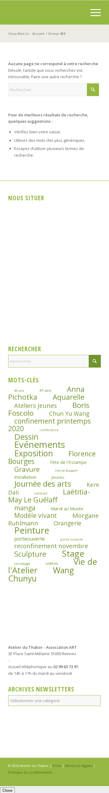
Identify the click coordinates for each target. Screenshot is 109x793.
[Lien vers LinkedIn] (96, 778)
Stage (73, 553)
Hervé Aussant (66, 470)
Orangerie (67, 523)
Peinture (31, 530)
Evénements (39, 444)
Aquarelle (68, 397)
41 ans (45, 390)
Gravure (27, 469)
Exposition (33, 453)
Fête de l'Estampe (68, 462)
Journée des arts (42, 483)
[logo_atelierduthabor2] (45, 12)
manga (24, 507)
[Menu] (92, 12)
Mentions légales (78, 765)
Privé (57, 765)
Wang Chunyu (41, 574)
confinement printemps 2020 (49, 424)
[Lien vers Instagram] (87, 778)
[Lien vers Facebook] (78, 778)
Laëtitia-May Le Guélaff (49, 496)
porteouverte (29, 538)
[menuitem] (92, 12)
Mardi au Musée (67, 508)
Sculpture (30, 554)
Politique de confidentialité (30, 772)
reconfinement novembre (51, 546)
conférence (48, 430)
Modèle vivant (35, 515)
